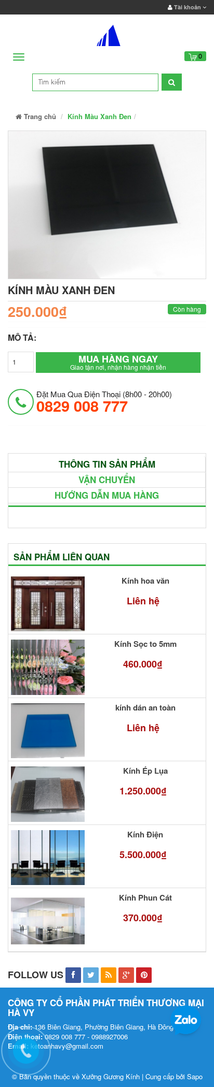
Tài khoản (187, 7)
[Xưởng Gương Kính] (107, 33)
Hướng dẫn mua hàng (107, 495)
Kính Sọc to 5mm (145, 644)
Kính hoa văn (145, 580)
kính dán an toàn (145, 707)
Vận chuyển (106, 479)
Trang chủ (39, 116)
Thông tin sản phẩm (107, 464)
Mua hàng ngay (118, 361)
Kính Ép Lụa (145, 770)
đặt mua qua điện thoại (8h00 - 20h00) (104, 401)
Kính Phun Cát (145, 897)
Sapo (195, 1076)
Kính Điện (145, 834)
